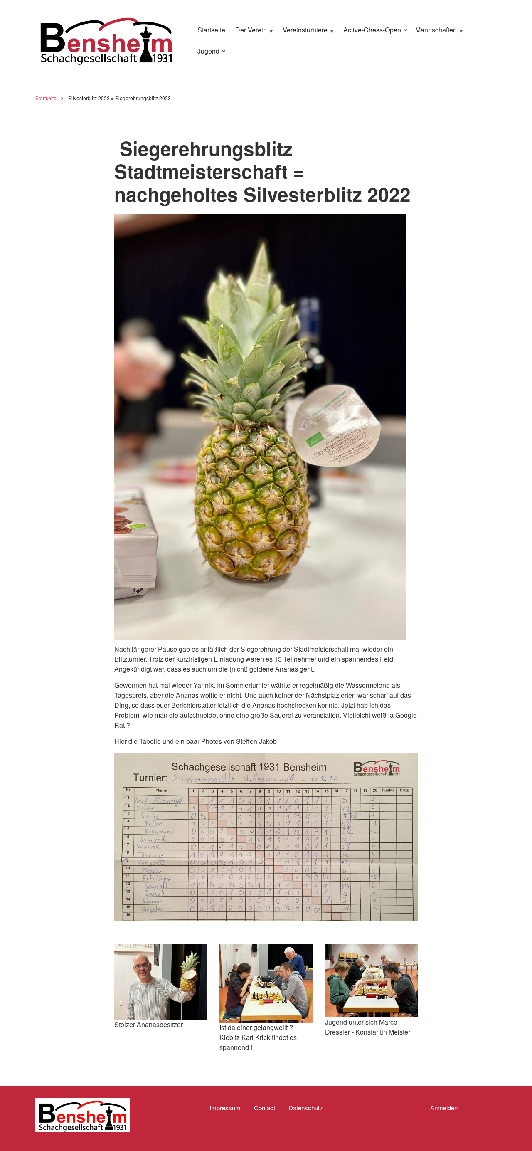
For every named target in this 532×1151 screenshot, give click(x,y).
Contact (264, 1108)
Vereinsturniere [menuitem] (303, 33)
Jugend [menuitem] (206, 54)
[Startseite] (106, 39)
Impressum (225, 1108)
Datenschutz (305, 1108)
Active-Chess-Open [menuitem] (370, 33)
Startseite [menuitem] (211, 30)
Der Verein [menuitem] (249, 33)
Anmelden (444, 1108)
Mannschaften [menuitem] (434, 33)
